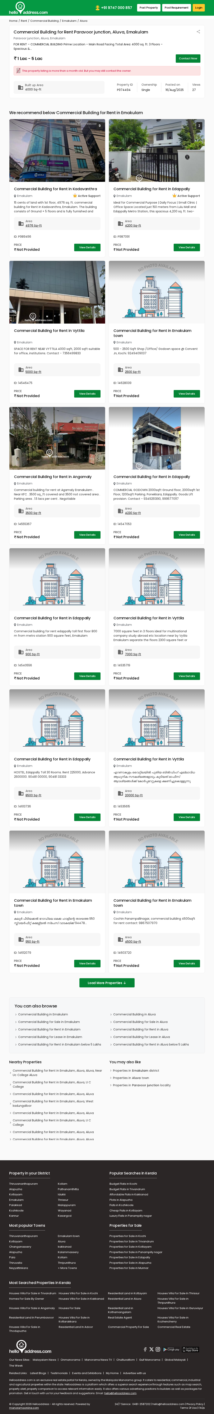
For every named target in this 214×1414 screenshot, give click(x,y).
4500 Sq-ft (133, 942)
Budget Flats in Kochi (123, 1184)
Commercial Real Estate (174, 1327)
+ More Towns (67, 1268)
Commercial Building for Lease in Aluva (141, 1037)
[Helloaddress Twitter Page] (151, 1350)
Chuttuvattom (125, 1360)
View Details (87, 247)
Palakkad (15, 1205)
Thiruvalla (15, 1263)
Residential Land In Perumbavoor (31, 1318)
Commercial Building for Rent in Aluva (140, 1029)
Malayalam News (45, 1360)
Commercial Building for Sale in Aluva (140, 1022)
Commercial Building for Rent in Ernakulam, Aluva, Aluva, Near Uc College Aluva (57, 1072)
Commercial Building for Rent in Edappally (151, 188)
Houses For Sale (69, 1308)
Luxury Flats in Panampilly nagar (131, 1216)
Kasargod (64, 1216)
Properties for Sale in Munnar (129, 1268)
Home (13, 21)
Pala (12, 1257)
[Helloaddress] (28, 8)
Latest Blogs (38, 1373)
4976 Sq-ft (33, 225)
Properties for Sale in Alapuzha (130, 1263)
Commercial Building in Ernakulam (43, 1014)
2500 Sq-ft (133, 372)
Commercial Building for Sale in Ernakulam (49, 1022)
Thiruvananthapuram (23, 1184)
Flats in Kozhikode (122, 1205)
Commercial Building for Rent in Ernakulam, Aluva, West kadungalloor (53, 1103)
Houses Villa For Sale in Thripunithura (173, 1301)
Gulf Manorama (150, 1360)
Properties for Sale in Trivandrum (132, 1241)
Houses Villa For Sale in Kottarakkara (74, 1320)
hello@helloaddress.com (120, 1393)
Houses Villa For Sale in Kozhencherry (173, 1320)
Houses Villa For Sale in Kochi (78, 1293)
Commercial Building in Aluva (134, 1014)
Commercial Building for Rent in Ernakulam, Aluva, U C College (52, 1084)
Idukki (62, 1194)
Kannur (14, 1216)
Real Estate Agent (120, 1318)
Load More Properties (105, 983)
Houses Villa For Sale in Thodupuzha (24, 1329)
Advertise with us (134, 1373)
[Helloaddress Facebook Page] (145, 1350)
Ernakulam (69, 21)
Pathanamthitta (68, 1189)
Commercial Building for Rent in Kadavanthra (55, 188)
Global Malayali (175, 1360)
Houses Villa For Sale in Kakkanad (81, 1299)
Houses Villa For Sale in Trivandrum (32, 1293)
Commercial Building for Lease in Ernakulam (50, 1037)
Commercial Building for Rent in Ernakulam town (152, 333)
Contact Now (188, 58)
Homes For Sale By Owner (26, 1299)
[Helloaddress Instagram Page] (157, 1350)
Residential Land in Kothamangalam (120, 1310)
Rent (24, 21)
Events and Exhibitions (87, 1373)
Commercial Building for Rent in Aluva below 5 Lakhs (151, 1044)
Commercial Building (44, 21)
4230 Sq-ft (133, 513)
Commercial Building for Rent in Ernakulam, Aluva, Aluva (53, 1094)
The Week (16, 1366)
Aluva (61, 1241)
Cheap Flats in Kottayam (126, 1211)
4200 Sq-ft (133, 225)
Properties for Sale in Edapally (130, 1257)
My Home (112, 1373)
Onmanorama (71, 1360)
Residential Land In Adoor (76, 1327)
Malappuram (67, 1205)
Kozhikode (16, 1211)
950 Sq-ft (32, 942)
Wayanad (64, 1211)
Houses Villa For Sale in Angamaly (32, 1308)
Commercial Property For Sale (128, 1327)
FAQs (202, 1408)
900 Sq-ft (32, 654)
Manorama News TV (99, 1360)
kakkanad (64, 1247)
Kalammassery (68, 1252)
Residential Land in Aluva (124, 1299)
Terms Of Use (188, 1408)
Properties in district (136, 1070)
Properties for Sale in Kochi (128, 1236)
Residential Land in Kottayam (127, 1293)
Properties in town (131, 1078)
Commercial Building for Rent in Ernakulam (49, 1029)
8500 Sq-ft (33, 795)
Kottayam (15, 1194)
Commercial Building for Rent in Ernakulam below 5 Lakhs (59, 1044)
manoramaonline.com (24, 1408)
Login (198, 8)
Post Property (149, 8)
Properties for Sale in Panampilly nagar (136, 1252)
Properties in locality (142, 1085)
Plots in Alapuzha (121, 1200)
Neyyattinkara (18, 1268)
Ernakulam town (69, 1236)
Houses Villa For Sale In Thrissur (179, 1293)
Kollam (62, 1184)
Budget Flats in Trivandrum (127, 1189)
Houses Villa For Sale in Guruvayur (180, 1308)
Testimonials (59, 1373)
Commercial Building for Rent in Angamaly (53, 476)
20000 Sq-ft (134, 795)
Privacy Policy (195, 1404)
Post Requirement (177, 8)
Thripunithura (67, 1263)
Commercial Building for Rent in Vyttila (49, 330)
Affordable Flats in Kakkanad (129, 1194)
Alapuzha (15, 1189)
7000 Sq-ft (133, 654)
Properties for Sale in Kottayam (131, 1247)
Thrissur (63, 1200)
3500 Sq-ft (33, 513)
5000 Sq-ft (33, 372)
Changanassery (20, 1247)
